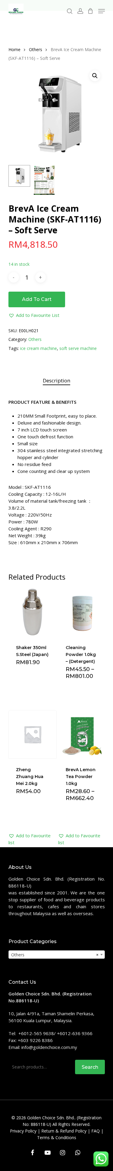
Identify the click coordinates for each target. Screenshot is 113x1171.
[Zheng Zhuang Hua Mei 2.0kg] (32, 734)
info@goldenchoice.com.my (49, 1047)
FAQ (95, 1131)
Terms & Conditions (56, 1137)
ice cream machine (38, 348)
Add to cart (37, 299)
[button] (33, 315)
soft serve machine (78, 348)
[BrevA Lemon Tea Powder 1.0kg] (82, 734)
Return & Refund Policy (63, 1131)
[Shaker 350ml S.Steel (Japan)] (32, 612)
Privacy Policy (23, 1131)
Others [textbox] (55, 955)
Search (90, 1067)
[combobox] (56, 954)
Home (14, 49)
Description (56, 380)
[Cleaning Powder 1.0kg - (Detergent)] (82, 612)
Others (35, 49)
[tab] (56, 380)
